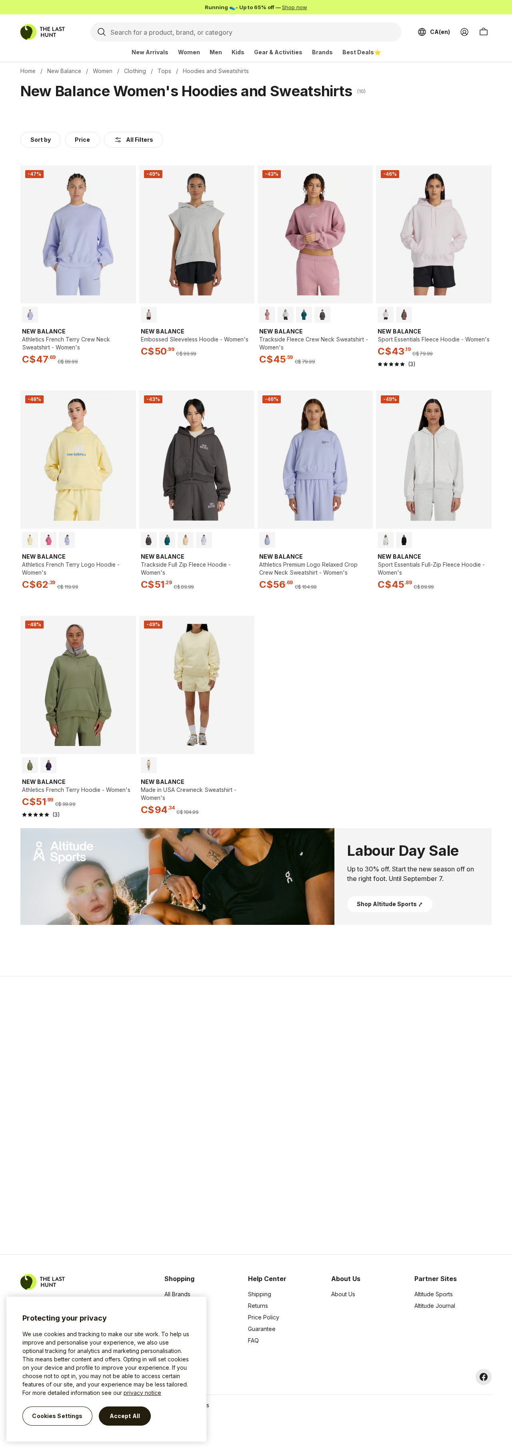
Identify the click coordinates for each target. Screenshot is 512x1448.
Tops (164, 70)
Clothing (135, 70)
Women (189, 52)
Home (28, 70)
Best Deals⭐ (361, 52)
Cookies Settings (57, 1415)
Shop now (294, 7)
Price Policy (263, 1317)
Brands (322, 52)
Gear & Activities (278, 52)
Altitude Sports (433, 1294)
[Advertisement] (129, 1115)
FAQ (253, 1340)
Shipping (259, 1294)
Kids (238, 52)
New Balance (64, 70)
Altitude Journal (434, 1305)
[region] (106, 1369)
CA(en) (440, 31)
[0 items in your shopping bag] (484, 32)
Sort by (40, 139)
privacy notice (142, 1392)
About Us (343, 1294)
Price (82, 139)
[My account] (464, 32)
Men (216, 52)
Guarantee (262, 1328)
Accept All (125, 1415)
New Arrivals (150, 52)
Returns (258, 1305)
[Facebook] (484, 1377)
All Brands (177, 1294)
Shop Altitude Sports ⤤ (390, 904)
